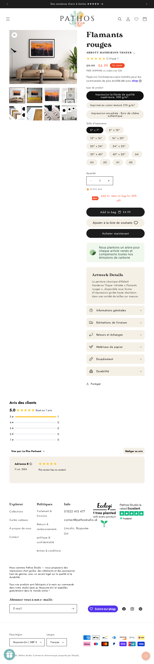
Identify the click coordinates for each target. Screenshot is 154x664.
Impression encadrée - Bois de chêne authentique (115, 114)
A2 (105, 162)
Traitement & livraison (44, 513)
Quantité (91, 173)
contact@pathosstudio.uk (80, 520)
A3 (92, 162)
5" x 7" (95, 130)
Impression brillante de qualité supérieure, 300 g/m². (115, 96)
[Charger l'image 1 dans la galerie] (17, 95)
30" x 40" (96, 154)
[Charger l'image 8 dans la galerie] (69, 113)
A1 (117, 162)
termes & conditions (49, 550)
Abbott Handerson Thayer (109, 52)
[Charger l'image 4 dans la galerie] (69, 95)
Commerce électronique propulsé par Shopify (56, 655)
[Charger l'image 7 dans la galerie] (52, 113)
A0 (131, 162)
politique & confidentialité (45, 540)
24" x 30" (119, 146)
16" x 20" (118, 138)
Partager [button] (96, 384)
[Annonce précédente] (7, 4)
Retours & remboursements (47, 526)
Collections (16, 511)
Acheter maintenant (115, 233)
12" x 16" (96, 138)
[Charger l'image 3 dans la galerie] (52, 95)
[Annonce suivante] (147, 4)
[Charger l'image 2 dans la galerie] (34, 95)
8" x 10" (114, 130)
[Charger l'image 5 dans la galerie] (17, 113)
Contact (14, 537)
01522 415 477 (74, 511)
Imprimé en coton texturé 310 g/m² (112, 105)
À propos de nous (20, 528)
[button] (8, 19)
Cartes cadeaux (18, 520)
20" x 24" (96, 146)
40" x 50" (119, 154)
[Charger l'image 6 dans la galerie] (34, 113)
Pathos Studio (25, 655)
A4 (137, 154)
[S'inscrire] (73, 608)
